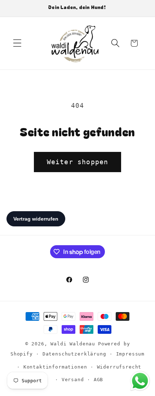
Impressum (130, 354)
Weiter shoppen (77, 162)
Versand (73, 379)
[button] (17, 43)
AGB (98, 379)
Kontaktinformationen (55, 367)
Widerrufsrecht (119, 367)
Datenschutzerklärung (74, 354)
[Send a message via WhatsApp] (140, 381)
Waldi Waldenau (72, 343)
